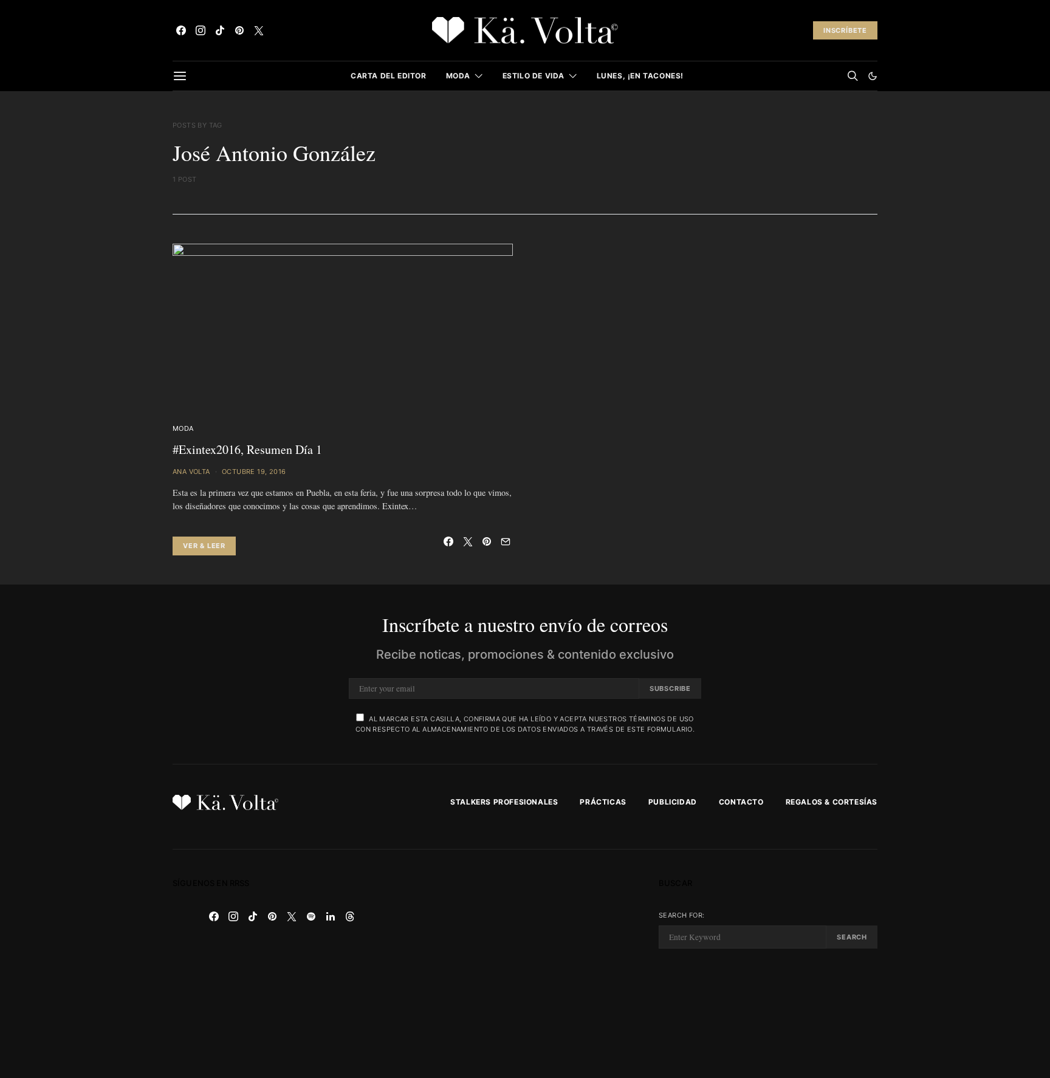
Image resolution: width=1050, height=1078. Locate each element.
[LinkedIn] (330, 916)
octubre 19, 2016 (254, 471)
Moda (458, 75)
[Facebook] (181, 30)
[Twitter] (258, 30)
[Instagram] (200, 30)
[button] (872, 76)
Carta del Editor (389, 75)
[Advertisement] (525, 964)
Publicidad (672, 801)
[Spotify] (311, 916)
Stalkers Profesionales (504, 801)
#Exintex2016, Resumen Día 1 (247, 449)
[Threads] (350, 916)
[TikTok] (219, 30)
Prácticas (603, 801)
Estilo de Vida (533, 75)
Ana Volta (191, 471)
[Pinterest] (239, 30)
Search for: (681, 915)
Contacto (741, 801)
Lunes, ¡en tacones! (640, 75)
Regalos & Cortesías (831, 801)
